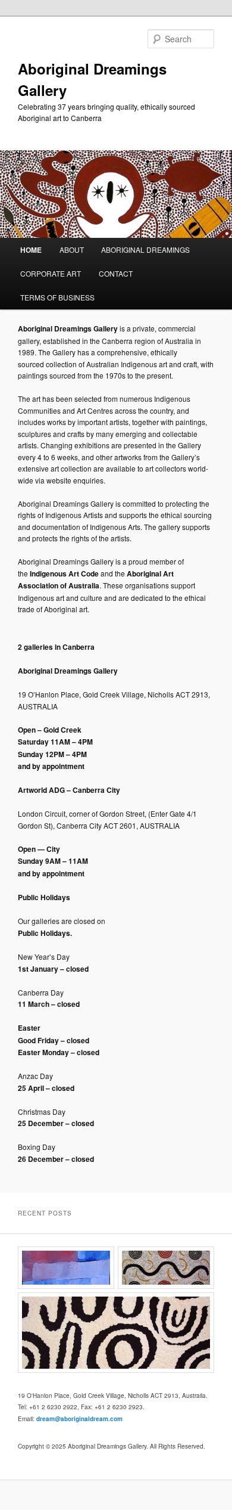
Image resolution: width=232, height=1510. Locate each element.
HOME (31, 249)
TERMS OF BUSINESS (57, 297)
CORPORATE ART (50, 273)
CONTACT (116, 273)
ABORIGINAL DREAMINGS (145, 249)
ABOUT (71, 249)
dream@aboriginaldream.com (79, 1419)
